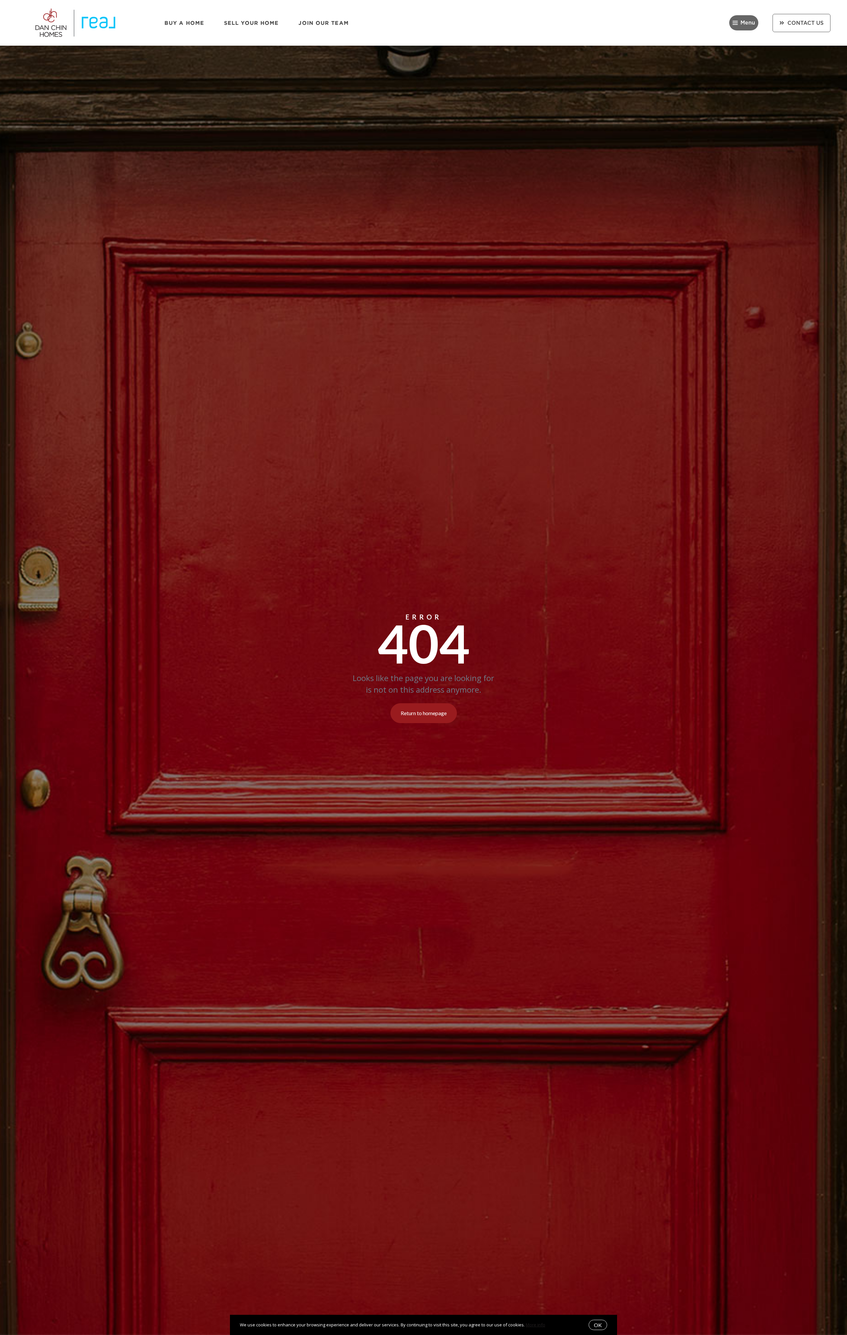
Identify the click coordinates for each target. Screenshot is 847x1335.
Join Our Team (323, 23)
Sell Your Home (251, 23)
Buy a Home (184, 23)
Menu (747, 22)
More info (535, 1325)
